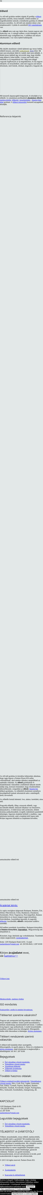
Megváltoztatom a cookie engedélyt (24, 1194)
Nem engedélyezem (8, 1189)
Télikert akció (10, 1165)
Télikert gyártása (11, 1071)
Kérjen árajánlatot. (35, 1031)
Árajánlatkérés (10, 1170)
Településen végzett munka (15, 1064)
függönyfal (33, 789)
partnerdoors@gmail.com (9, 944)
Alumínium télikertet (12, 1066)
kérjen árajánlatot (6, 1049)
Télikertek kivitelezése (13, 1068)
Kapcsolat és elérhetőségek (15, 1175)
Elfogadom (30, 1187)
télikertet (3, 921)
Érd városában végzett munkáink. (17, 1062)
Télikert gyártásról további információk (14, 1081)
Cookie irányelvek (23, 1189)
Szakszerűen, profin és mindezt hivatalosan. (16, 1010)
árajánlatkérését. (22, 938)
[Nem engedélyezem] (31, 1189)
